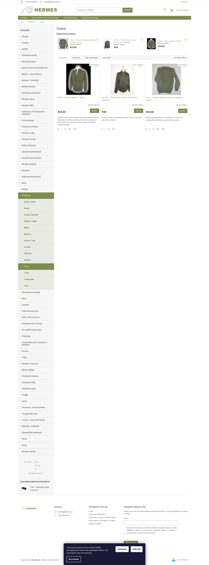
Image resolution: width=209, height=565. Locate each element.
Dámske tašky (28, 105)
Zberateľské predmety (32, 432)
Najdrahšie (76, 58)
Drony (24, 438)
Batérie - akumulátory (31, 74)
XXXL (75, 129)
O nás (91, 511)
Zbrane (25, 36)
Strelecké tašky (29, 382)
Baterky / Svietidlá (30, 80)
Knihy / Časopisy (29, 145)
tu (91, 553)
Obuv (24, 298)
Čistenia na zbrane (30, 126)
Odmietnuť (122, 549)
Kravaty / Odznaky (31, 215)
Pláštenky (28, 253)
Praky (24, 357)
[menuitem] (24, 18)
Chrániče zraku (28, 133)
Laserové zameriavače (31, 158)
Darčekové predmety (31, 92)
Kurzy (24, 445)
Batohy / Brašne (28, 86)
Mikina (26, 227)
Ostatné (25, 304)
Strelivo (25, 42)
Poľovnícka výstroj (30, 311)
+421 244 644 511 (64, 515)
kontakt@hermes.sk (65, 512)
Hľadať (127, 10)
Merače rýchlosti (29, 164)
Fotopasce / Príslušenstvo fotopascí (33, 113)
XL (65, 129)
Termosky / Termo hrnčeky (33, 407)
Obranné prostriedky (31, 292)
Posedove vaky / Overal (32, 323)
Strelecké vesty (29, 388)
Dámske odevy (28, 99)
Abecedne (107, 58)
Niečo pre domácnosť (31, 176)
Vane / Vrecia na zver (31, 317)
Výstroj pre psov (29, 61)
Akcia (36, 462)
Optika (25, 49)
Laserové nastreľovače (31, 151)
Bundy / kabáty (30, 202)
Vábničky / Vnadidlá (30, 426)
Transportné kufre (30, 413)
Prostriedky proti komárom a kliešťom (34, 343)
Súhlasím (137, 549)
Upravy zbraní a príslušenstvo (35, 67)
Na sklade (28, 462)
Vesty (26, 286)
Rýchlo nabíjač (28, 370)
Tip (36, 469)
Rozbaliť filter (35, 473)
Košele (26, 208)
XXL (70, 129)
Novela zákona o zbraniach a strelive (102, 520)
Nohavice (27, 234)
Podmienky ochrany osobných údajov (102, 517)
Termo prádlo (29, 279)
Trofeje (25, 394)
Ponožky (27, 247)
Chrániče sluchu (29, 139)
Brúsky (25, 189)
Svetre (26, 266)
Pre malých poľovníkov (32, 329)
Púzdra (25, 351)
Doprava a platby (95, 523)
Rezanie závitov (29, 451)
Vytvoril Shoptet (183, 560)
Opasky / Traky (29, 240)
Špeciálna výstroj (29, 55)
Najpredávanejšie (91, 58)
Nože (24, 183)
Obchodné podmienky (97, 514)
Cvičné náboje (28, 120)
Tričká (26, 273)
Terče (24, 401)
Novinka (37, 465)
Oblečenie (26, 195)
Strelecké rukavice (30, 376)
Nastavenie (74, 559)
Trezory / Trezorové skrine (33, 420)
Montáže (25, 170)
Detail (94, 111)
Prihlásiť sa (131, 543)
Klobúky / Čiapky (30, 221)
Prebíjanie (26, 336)
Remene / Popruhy (30, 363)
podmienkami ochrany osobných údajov (141, 532)
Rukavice (27, 260)
